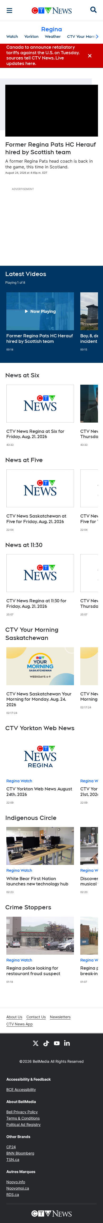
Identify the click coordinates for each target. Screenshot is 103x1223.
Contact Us (36, 1017)
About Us (14, 1017)
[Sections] (9, 10)
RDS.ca (12, 1194)
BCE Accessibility (21, 1089)
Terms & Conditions (23, 1118)
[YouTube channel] (57, 1043)
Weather (53, 36)
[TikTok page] (46, 1043)
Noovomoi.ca (17, 1188)
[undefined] (40, 321)
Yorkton (31, 36)
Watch (12, 36)
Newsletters (60, 1017)
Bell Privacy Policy (22, 1112)
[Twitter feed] (35, 1043)
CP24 (11, 1147)
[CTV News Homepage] (52, 10)
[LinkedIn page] (67, 1043)
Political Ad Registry (23, 1124)
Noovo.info (15, 1182)
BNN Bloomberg (20, 1153)
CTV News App (19, 1024)
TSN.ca (12, 1159)
